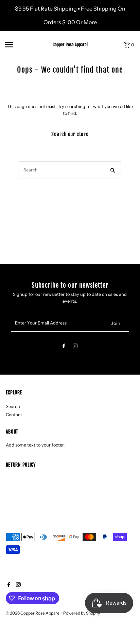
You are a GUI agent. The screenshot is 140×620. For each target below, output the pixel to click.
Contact (14, 414)
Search (13, 406)
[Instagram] (75, 347)
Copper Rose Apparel (70, 44)
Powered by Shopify (81, 613)
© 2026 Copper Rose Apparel (33, 613)
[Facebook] (64, 347)
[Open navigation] (22, 44)
